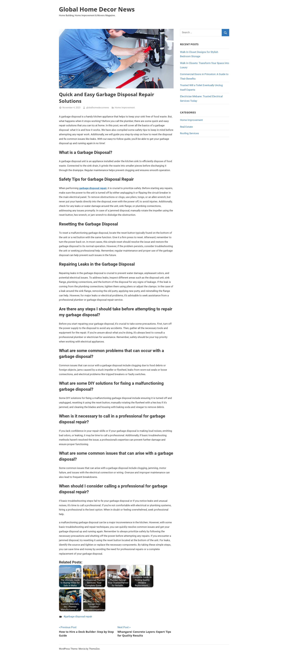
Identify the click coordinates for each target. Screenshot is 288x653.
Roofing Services (189, 133)
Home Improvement (125, 107)
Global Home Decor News (97, 9)
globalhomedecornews (97, 107)
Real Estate (186, 126)
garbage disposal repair (93, 188)
